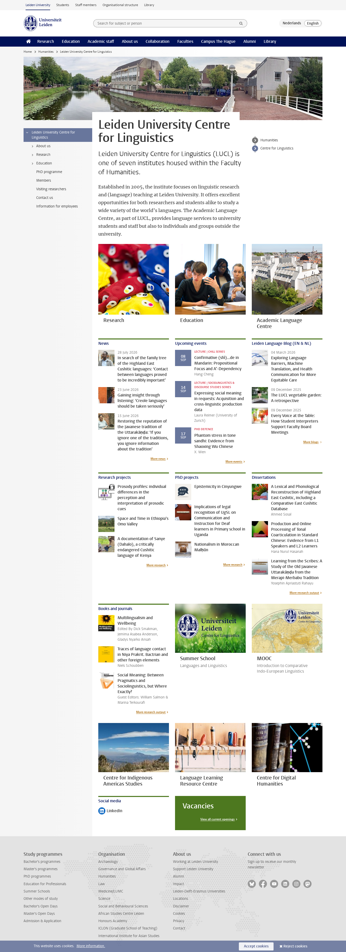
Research (45, 41)
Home (28, 52)
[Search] (241, 23)
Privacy (178, 921)
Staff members (86, 5)
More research (156, 565)
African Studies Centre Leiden (121, 913)
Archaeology (108, 861)
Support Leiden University (193, 869)
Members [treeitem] (43, 180)
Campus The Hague (218, 41)
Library (149, 5)
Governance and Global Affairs (122, 869)
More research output (304, 593)
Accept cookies (256, 946)
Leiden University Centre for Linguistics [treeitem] (53, 135)
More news (158, 459)
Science (104, 898)
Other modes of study (41, 898)
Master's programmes (40, 869)
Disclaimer (181, 906)
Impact (178, 884)
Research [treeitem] (43, 154)
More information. (90, 946)
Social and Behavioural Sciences (123, 906)
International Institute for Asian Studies (128, 936)
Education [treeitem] (44, 163)
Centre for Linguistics (276, 148)
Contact (179, 928)
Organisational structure (120, 5)
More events (233, 462)
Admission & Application (42, 921)
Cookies (179, 913)
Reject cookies (295, 946)
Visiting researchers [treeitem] (51, 189)
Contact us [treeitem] (44, 197)
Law (101, 884)
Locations (180, 898)
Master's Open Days (39, 913)
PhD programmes (37, 876)
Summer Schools (37, 891)
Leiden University (38, 5)
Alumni (249, 41)
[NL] (291, 23)
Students (62, 5)
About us (130, 41)
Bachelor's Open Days (40, 906)
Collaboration (157, 41)
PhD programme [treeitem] (49, 171)
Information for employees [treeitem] (57, 206)
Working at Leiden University (195, 861)
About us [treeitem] (43, 146)
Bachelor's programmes (42, 861)
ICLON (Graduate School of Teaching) (127, 928)
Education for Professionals (45, 884)
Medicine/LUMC (110, 891)
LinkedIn (110, 811)
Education (71, 41)
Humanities (45, 52)
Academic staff (101, 41)
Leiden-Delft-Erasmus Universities (199, 891)
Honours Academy (112, 921)
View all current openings (217, 819)
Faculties (185, 41)
